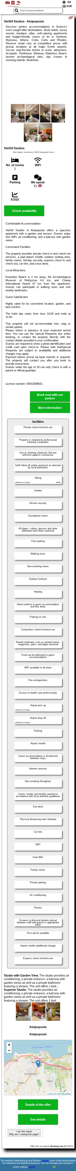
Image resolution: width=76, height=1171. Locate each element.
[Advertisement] (38, 83)
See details (38, 1119)
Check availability (24, 210)
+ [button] (9, 1045)
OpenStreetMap (64, 1093)
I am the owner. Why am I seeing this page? (24, 1133)
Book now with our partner (50, 396)
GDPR (32, 1167)
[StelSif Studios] (18, 113)
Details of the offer (38, 1104)
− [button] (9, 1050)
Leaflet (50, 1093)
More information (50, 407)
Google (45, 1160)
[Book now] (70, 17)
